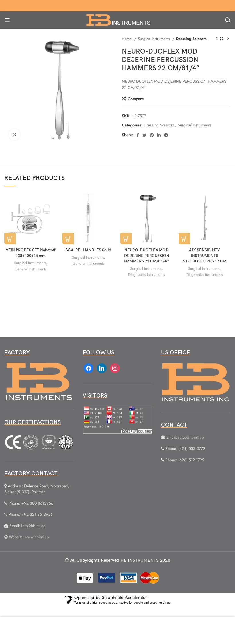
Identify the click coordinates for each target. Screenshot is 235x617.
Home (127, 38)
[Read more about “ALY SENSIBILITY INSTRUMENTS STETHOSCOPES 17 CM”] (184, 238)
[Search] (228, 20)
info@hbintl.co (33, 526)
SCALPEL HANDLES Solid (88, 250)
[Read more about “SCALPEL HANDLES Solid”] (68, 238)
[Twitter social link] (144, 135)
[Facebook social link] (138, 135)
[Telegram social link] (166, 135)
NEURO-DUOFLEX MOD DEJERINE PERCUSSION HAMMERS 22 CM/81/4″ (146, 256)
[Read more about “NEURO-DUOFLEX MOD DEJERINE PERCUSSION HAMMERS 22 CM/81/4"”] (126, 238)
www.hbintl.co (37, 537)
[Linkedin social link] (159, 135)
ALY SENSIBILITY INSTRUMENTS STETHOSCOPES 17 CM (204, 256)
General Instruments (30, 269)
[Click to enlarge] (14, 134)
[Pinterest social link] (152, 135)
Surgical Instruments (154, 38)
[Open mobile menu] (7, 20)
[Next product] (228, 39)
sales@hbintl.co (191, 437)
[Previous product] (216, 39)
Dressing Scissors (191, 38)
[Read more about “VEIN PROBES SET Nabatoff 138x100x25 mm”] (10, 238)
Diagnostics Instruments (146, 274)
